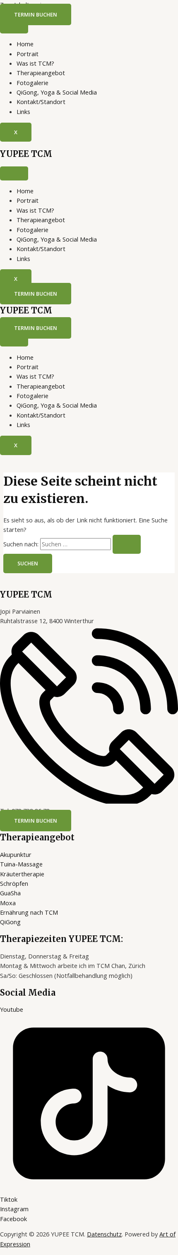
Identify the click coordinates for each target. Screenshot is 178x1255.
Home (25, 44)
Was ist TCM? (35, 63)
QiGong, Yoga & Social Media (57, 92)
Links (23, 111)
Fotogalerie (32, 82)
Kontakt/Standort (41, 101)
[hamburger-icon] (14, 26)
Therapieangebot (41, 73)
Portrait (27, 54)
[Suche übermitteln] (127, 544)
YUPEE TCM (26, 154)
